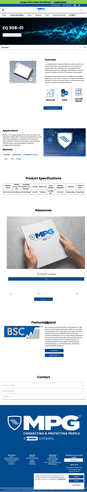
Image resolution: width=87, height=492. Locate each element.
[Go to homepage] (40, 9)
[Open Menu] (3, 10)
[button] (43, 385)
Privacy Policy (62, 479)
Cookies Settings (76, 485)
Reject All (76, 481)
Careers (11, 462)
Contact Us (12, 35)
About (11, 457)
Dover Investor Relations (11, 459)
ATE (12, 159)
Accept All (76, 476)
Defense (7, 155)
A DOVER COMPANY (49, 490)
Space (19, 159)
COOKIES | (70, 490)
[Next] (77, 293)
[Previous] (10, 293)
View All (43, 299)
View (46, 279)
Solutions (32, 457)
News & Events (11, 461)
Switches (32, 461)
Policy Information (52, 459)
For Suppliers (53, 461)
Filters (32, 459)
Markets (32, 462)
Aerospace (16, 155)
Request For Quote (52, 108)
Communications (30, 155)
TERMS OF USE (78, 490)
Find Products (54, 355)
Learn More (54, 350)
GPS (5, 159)
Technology (32, 464)
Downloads (52, 457)
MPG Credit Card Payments (52, 462)
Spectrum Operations (32, 458)
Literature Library (53, 458)
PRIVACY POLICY (61, 490)
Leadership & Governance (11, 458)
